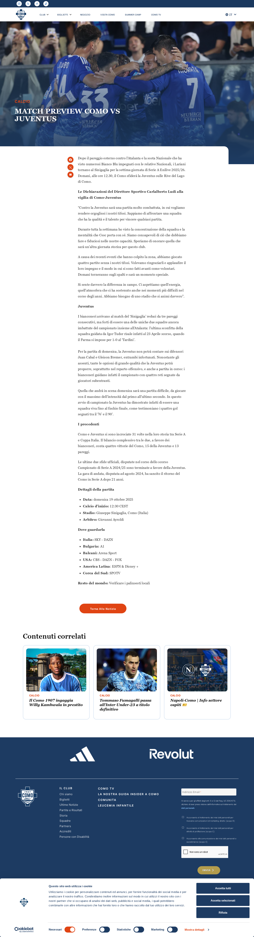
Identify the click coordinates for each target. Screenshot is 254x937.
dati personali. (188, 807)
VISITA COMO (107, 14)
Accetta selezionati (223, 900)
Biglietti (65, 799)
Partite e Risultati (71, 810)
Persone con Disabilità (74, 836)
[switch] (104, 930)
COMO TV (156, 14)
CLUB (42, 14)
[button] (47, 15)
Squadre (65, 820)
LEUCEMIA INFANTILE (116, 805)
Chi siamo (66, 794)
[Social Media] (28, 3)
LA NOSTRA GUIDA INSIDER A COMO (128, 794)
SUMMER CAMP (133, 14)
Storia (63, 815)
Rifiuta (223, 912)
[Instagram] (19, 3)
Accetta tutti (223, 888)
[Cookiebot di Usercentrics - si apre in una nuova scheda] (24, 930)
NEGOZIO (85, 14)
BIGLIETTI (62, 14)
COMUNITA (107, 800)
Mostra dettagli (195, 929)
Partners (65, 826)
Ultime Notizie (69, 804)
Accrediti (65, 831)
